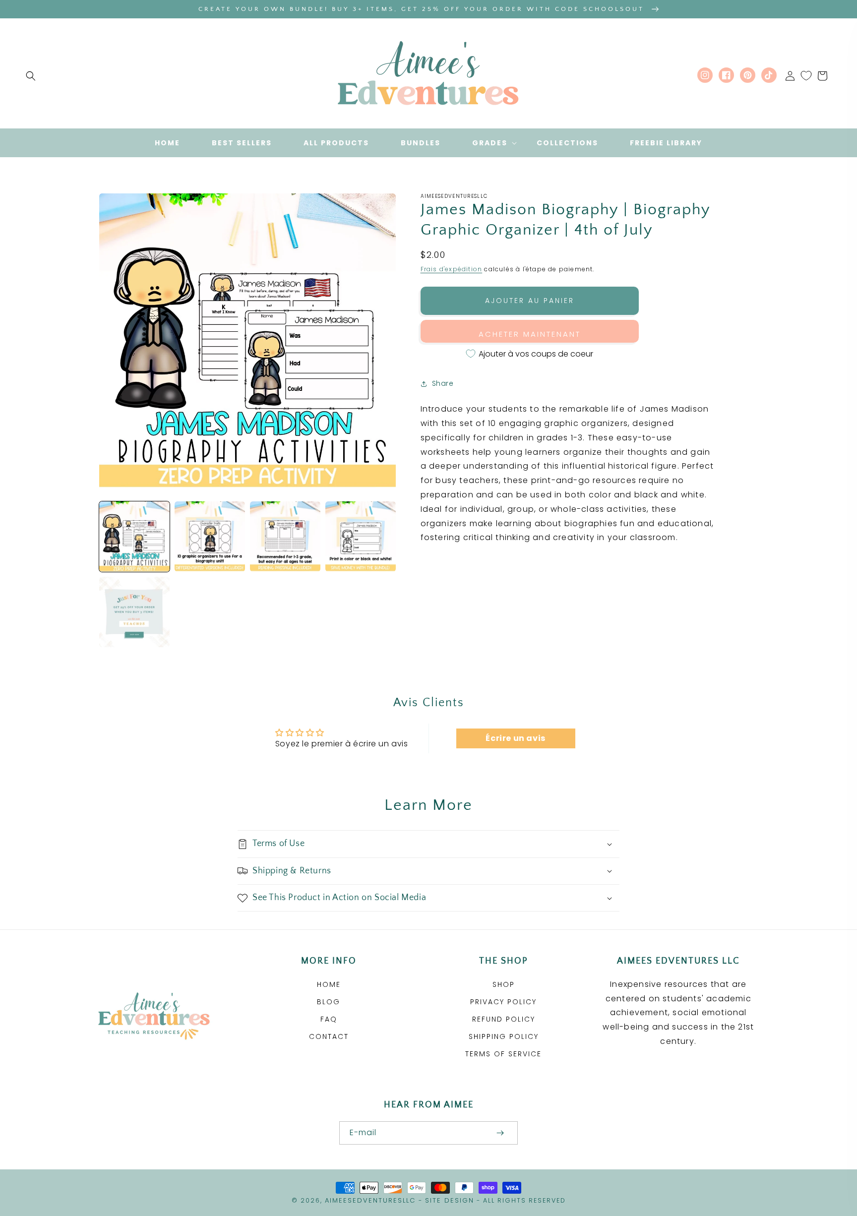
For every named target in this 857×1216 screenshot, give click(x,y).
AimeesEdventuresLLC (370, 1200)
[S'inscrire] (500, 1133)
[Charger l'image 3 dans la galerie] (285, 536)
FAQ (328, 1019)
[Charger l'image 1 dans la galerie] (134, 536)
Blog (328, 1002)
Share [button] (443, 383)
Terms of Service (503, 1054)
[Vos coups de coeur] (806, 76)
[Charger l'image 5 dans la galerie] (134, 612)
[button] (31, 76)
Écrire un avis (515, 738)
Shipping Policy (504, 1036)
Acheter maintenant (530, 334)
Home (329, 984)
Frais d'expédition (452, 269)
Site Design (449, 1200)
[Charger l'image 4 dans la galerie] (360, 536)
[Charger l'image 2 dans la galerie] (210, 536)
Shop (503, 984)
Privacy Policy (503, 1002)
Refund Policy (503, 1019)
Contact (329, 1036)
